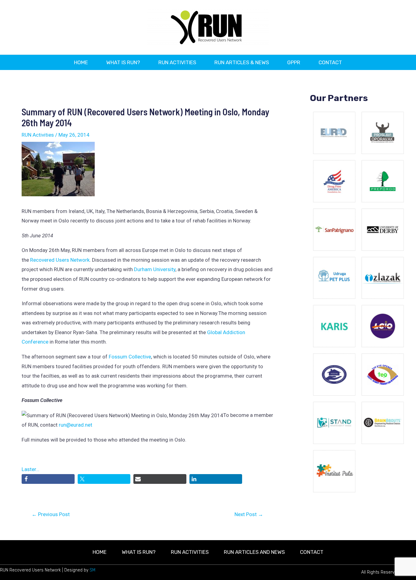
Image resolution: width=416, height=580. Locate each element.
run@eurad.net (75, 425)
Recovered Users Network (60, 260)
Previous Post (51, 514)
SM (92, 570)
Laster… (30, 469)
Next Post (248, 514)
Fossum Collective (130, 357)
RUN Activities (38, 135)
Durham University (154, 269)
